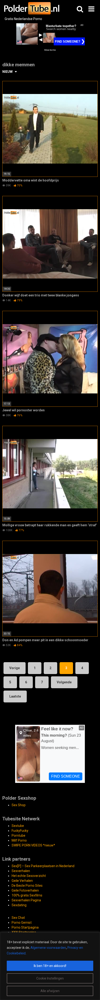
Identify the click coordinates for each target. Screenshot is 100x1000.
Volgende (64, 682)
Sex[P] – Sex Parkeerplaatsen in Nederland (43, 866)
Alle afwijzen (50, 991)
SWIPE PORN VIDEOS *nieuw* (33, 845)
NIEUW (7, 72)
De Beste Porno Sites (27, 885)
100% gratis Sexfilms (27, 895)
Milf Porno (19, 840)
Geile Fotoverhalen (25, 890)
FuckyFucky (20, 830)
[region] (50, 966)
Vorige (14, 668)
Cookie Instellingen (50, 978)
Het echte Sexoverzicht (29, 876)
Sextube (18, 826)
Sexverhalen (21, 871)
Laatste (15, 696)
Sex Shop (19, 805)
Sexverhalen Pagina (26, 900)
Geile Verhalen (22, 881)
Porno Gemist (22, 922)
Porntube (18, 835)
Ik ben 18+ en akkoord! (50, 966)
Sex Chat (18, 917)
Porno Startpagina (25, 927)
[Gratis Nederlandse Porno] (31, 8)
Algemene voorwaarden (48, 948)
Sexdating (19, 905)
